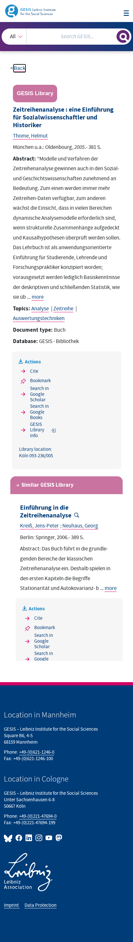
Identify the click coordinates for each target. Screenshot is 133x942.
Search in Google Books (39, 412)
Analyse (40, 308)
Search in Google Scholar (39, 394)
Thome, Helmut (30, 135)
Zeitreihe (63, 308)
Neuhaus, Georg (80, 525)
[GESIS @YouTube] (49, 838)
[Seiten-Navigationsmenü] (126, 14)
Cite (34, 371)
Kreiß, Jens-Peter (39, 525)
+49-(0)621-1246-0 (36, 752)
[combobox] (66, 36)
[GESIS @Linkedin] (29, 838)
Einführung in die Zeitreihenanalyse (45, 511)
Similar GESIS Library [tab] (47, 485)
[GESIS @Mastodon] (58, 838)
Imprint (12, 905)
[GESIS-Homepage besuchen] (30, 10)
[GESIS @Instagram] (39, 838)
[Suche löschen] (111, 36)
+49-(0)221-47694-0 (37, 816)
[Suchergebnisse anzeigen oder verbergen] (123, 36)
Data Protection (40, 905)
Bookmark (40, 381)
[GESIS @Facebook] (19, 838)
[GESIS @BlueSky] (9, 838)
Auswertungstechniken (39, 318)
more (38, 297)
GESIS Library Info (37, 430)
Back (19, 68)
